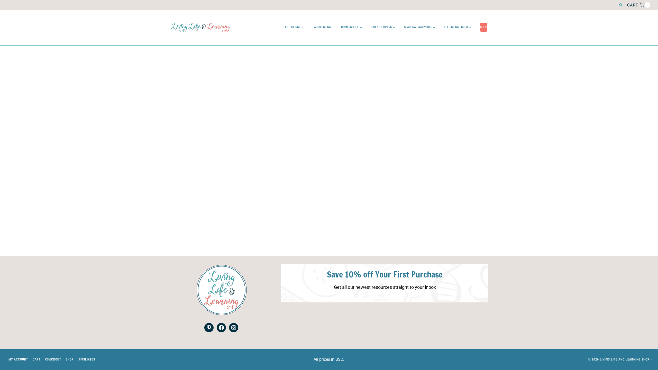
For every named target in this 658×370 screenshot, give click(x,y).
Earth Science (322, 27)
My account (18, 359)
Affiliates (86, 359)
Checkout (53, 359)
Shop (483, 27)
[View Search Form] (621, 5)
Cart (37, 359)
